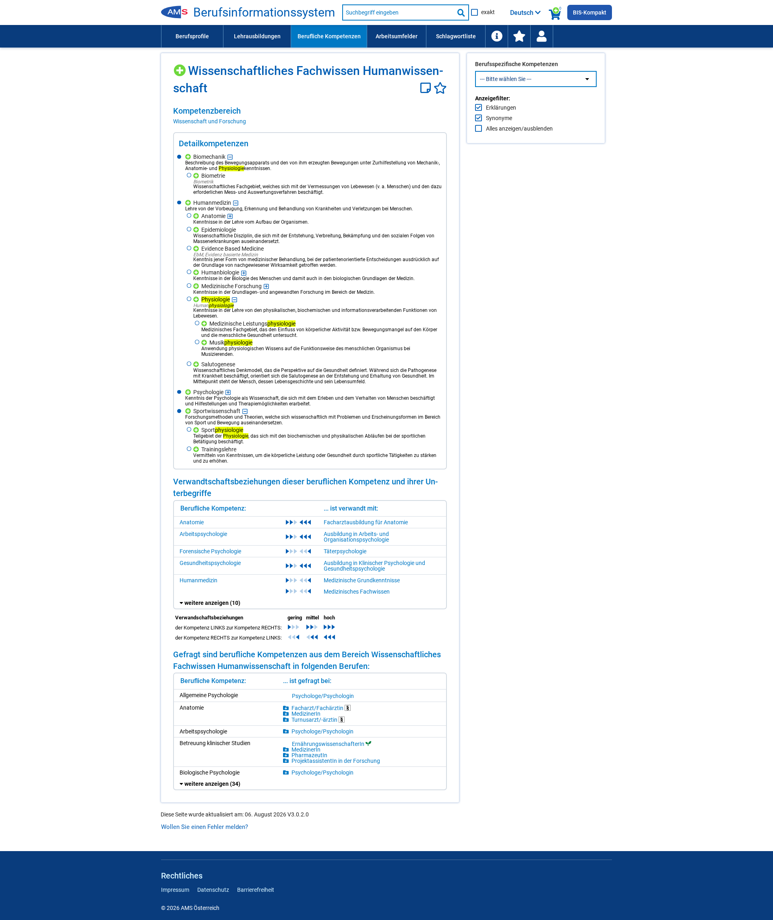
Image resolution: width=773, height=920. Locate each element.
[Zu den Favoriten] (519, 36)
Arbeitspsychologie (203, 534)
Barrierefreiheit (255, 890)
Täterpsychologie (345, 551)
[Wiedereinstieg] (541, 36)
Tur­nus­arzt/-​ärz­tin (315, 719)
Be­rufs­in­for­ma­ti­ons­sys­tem (264, 12)
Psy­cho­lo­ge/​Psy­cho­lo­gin (323, 696)
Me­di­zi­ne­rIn (305, 713)
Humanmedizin (198, 580)
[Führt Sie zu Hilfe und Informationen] (496, 36)
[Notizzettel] (427, 88)
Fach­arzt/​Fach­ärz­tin (318, 708)
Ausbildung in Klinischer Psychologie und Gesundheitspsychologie (374, 566)
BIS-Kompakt (589, 12)
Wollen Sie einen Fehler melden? (204, 827)
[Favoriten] (440, 88)
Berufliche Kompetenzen (329, 36)
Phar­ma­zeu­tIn (309, 755)
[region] (310, 115)
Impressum (175, 890)
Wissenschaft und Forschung (209, 121)
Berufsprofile (192, 36)
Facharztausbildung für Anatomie (366, 522)
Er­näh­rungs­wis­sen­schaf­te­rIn (328, 744)
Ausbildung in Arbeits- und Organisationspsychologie (356, 537)
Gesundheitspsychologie (210, 563)
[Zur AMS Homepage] (177, 12)
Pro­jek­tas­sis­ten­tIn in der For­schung (335, 761)
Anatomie (192, 522)
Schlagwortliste (456, 36)
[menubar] (386, 36)
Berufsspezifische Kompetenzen (516, 64)
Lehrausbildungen (257, 36)
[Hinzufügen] (180, 67)
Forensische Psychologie (210, 551)
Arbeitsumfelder (397, 36)
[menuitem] (192, 36)
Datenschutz (213, 890)
